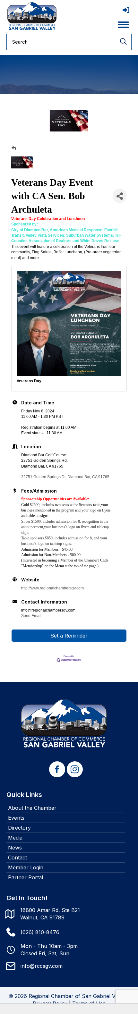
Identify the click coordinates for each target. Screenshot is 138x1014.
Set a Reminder (69, 635)
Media (15, 837)
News (15, 847)
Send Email (31, 615)
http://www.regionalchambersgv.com (52, 588)
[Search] (123, 42)
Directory (19, 827)
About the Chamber (32, 808)
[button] (57, 769)
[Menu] (123, 24)
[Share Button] (120, 196)
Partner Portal (25, 877)
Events (16, 818)
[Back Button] (14, 148)
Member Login (25, 867)
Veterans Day (29, 381)
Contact (17, 857)
